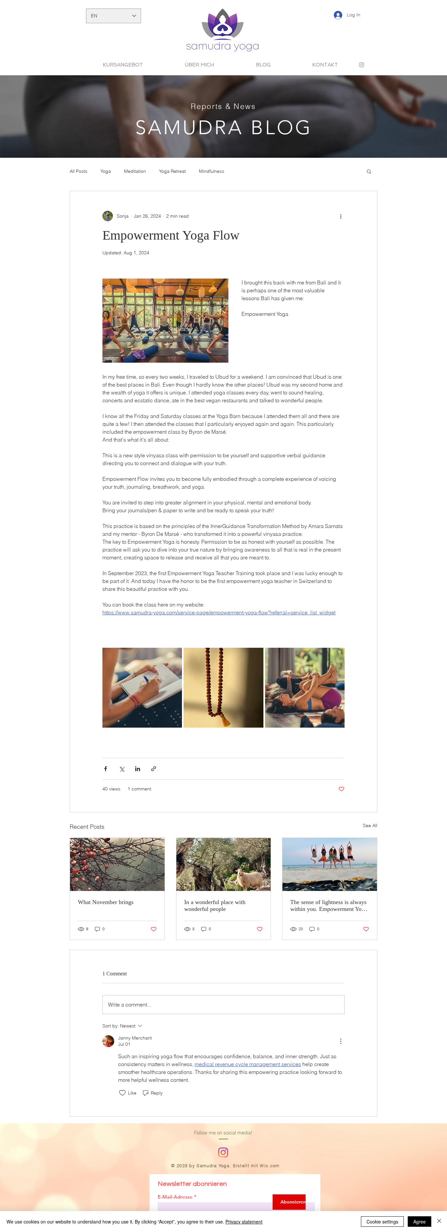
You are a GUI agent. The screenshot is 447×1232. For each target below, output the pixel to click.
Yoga (105, 171)
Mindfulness (211, 171)
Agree (419, 1221)
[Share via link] (154, 769)
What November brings (106, 902)
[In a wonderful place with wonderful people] (223, 864)
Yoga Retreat (172, 171)
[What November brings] (117, 864)
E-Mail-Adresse (175, 1196)
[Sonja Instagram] (361, 65)
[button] (369, 171)
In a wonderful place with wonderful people (214, 905)
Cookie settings (382, 1221)
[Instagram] (223, 1152)
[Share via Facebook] (105, 769)
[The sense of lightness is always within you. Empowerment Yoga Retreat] (329, 864)
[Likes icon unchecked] (122, 1093)
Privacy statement (243, 1221)
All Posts (78, 171)
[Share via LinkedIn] (137, 769)
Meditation (135, 171)
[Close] (439, 1221)
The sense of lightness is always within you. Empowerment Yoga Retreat (328, 906)
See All (370, 825)
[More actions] (341, 216)
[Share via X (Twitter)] (121, 769)
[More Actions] (341, 1041)
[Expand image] (142, 687)
